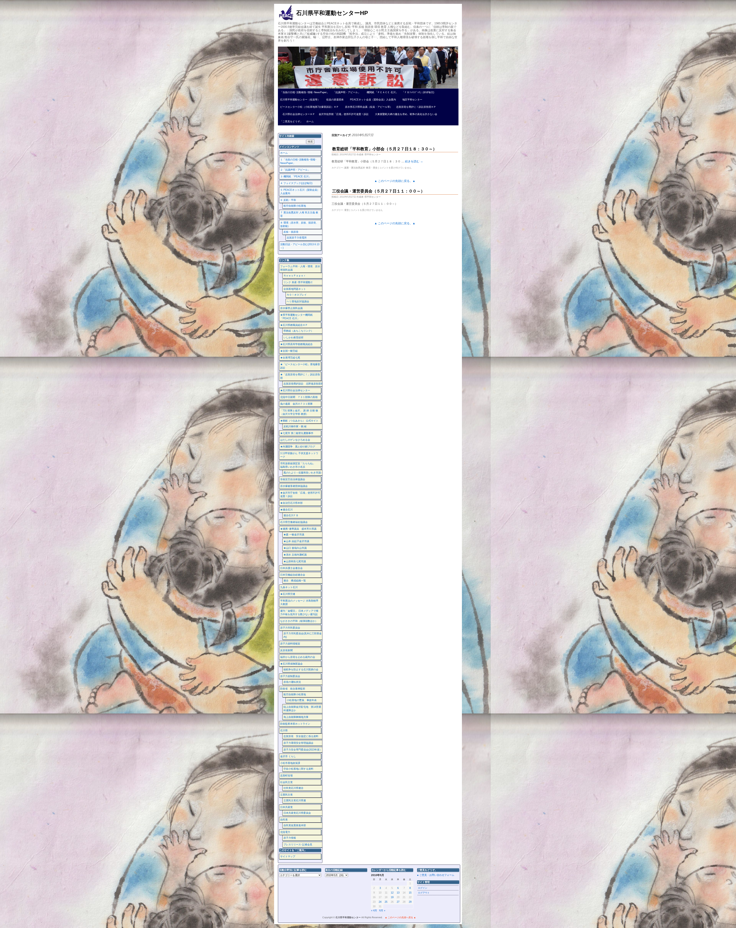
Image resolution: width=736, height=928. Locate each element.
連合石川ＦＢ (290, 515)
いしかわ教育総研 (293, 337)
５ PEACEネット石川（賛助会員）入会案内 (300, 191)
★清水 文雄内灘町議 (295, 554)
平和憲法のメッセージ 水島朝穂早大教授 (299, 602)
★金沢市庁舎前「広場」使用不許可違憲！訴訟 (300, 494)
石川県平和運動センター (348, 917)
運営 (346, 210)
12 (392, 892)
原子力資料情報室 (290, 643)
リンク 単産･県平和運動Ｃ (298, 282)
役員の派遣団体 (334, 99)
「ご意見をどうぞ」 (291, 121)
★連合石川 (286, 509)
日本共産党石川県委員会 (297, 812)
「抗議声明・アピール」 (346, 92)
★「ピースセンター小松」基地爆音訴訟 (300, 366)
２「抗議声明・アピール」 (295, 169)
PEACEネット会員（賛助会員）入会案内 (371, 99)
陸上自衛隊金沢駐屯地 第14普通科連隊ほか (302, 708)
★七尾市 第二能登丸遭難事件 (296, 433)
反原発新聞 (286, 650)
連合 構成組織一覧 (294, 580)
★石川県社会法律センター (295, 390)
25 (386, 901)
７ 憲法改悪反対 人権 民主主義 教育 (299, 214)
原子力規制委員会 (290, 676)
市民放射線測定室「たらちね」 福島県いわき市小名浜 (300, 465)
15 (410, 892)
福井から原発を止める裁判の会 (297, 657)
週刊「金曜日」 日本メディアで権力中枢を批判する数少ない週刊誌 (299, 612)
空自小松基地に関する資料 (298, 768)
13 (398, 892)
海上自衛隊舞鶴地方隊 (295, 717)
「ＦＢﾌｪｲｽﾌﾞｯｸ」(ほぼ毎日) (418, 92)
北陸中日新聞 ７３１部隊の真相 (299, 397)
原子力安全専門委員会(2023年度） (302, 749)
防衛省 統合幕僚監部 (292, 688)
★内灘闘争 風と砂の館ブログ (297, 446)
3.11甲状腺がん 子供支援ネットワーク (299, 455)
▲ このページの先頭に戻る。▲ (394, 180)
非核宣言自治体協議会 (292, 479)
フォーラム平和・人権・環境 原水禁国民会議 (300, 268)
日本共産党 (286, 807)
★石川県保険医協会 (291, 663)
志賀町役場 (286, 775)
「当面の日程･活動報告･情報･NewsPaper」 (304, 92)
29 (410, 901)
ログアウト (424, 892)
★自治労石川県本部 (291, 502)
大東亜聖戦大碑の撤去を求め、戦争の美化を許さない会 (404, 114)
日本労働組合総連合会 (292, 574)
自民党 (284, 819)
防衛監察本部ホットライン (295, 723)
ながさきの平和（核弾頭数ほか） (299, 621)
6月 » (382, 910)
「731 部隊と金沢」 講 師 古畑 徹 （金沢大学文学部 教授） (299, 412)
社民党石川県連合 (293, 788)
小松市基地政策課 (290, 763)
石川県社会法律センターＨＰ (297, 114)
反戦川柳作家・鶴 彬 (295, 426)
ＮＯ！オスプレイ (297, 294)
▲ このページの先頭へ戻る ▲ (400, 917)
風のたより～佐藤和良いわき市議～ (303, 472)
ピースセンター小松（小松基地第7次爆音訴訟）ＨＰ (309, 106)
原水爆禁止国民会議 (291, 308)
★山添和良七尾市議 (294, 561)
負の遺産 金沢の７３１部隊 (296, 403)
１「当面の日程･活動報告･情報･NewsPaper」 (298, 161)
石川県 (284, 730)
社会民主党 (286, 782)
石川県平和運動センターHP (332, 13)
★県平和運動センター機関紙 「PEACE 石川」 (296, 316)
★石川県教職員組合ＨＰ (294, 325)
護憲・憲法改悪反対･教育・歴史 (361, 167)
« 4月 (374, 910)
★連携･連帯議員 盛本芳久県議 (298, 528)
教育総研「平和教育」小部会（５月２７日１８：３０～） (384, 149)
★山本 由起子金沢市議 (296, 541)
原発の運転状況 (292, 682)
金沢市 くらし (288, 756)
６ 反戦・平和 (288, 200)
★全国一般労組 (289, 350)
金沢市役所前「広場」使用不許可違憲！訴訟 (344, 114)
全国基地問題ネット (294, 289)
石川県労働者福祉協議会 (294, 522)
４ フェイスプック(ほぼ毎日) (296, 183)
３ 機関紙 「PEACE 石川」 (295, 176)
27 (398, 901)
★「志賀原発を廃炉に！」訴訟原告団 (300, 376)
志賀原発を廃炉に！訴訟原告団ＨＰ (416, 106)
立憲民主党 (286, 794)
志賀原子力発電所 (297, 237)
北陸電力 (285, 832)
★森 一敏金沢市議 (293, 534)
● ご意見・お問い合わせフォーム (435, 875)
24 (380, 901)
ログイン (422, 888)
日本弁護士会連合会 (291, 568)
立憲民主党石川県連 (294, 800)
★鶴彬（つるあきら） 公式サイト (299, 420)
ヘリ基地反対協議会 (298, 301)
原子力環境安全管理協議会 (298, 742)
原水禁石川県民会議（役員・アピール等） (367, 106)
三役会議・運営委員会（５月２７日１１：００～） (378, 191)
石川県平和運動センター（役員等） (300, 99)
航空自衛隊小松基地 (294, 205)
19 (392, 897)
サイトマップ (287, 856)
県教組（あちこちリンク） (298, 330)
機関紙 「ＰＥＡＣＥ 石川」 (381, 92)
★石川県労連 (287, 594)
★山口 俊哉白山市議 (295, 548)
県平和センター (373, 154)
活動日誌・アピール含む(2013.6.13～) (299, 246)
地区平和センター (411, 99)
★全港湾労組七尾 (290, 357)
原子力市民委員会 (290, 627)
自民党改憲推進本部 (294, 825)
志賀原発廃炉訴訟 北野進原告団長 (303, 383)
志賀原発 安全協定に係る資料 (300, 736)
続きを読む (414, 161)
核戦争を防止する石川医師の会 (300, 669)
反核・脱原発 (290, 231)
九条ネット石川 (289, 587)
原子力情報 (289, 837)
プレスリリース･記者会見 (297, 844)
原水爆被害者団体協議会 (294, 486)
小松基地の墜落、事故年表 (302, 700)
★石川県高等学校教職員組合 (296, 344)
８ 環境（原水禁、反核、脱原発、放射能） (299, 224)
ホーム (310, 121)
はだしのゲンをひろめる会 (295, 439)
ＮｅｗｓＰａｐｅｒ (294, 275)
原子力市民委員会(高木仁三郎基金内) (302, 635)
